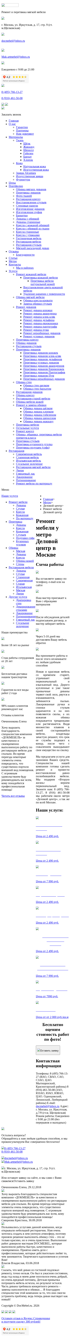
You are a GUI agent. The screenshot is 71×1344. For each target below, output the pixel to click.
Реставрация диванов (29, 392)
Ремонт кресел (25, 431)
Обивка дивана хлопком (38, 411)
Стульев (21, 534)
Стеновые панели (27, 205)
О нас (12, 123)
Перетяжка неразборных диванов (44, 378)
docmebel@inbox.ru (13, 40)
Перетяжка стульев (28, 441)
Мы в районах (25, 267)
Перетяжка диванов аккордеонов (43, 365)
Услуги (13, 271)
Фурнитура (23, 179)
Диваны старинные (28, 222)
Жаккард (28, 146)
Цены (12, 182)
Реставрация (16, 450)
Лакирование (24, 477)
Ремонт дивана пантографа (40, 326)
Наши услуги (9, 495)
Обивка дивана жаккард (38, 421)
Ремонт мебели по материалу (34, 483)
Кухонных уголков (22, 543)
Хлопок (28, 159)
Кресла (20, 511)
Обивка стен (24, 382)
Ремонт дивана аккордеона (40, 313)
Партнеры (22, 130)
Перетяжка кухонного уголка (34, 444)
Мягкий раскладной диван (32, 248)
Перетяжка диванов (28, 192)
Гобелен (28, 153)
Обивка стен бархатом (37, 388)
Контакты (15, 264)
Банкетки (22, 215)
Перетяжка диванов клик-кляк (42, 356)
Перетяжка (15, 521)
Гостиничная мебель (28, 238)
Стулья (20, 508)
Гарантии (22, 127)
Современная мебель (29, 454)
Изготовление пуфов (29, 212)
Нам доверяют (25, 133)
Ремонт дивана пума (36, 329)
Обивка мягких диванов (31, 189)
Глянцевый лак (25, 473)
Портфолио (16, 186)
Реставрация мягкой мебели (33, 467)
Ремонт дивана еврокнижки (40, 323)
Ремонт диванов (26, 307)
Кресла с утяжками (28, 235)
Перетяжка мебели (27, 424)
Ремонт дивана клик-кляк (39, 316)
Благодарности (25, 254)
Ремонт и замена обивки (31, 405)
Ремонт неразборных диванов (41, 333)
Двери (20, 470)
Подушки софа (25, 538)
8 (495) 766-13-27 (12, 92)
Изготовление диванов (30, 208)
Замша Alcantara (26, 173)
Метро (13, 261)
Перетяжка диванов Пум (38, 375)
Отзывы (14, 251)
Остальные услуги (27, 427)
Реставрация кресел (28, 199)
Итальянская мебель (28, 460)
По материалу (24, 518)
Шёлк (26, 143)
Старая (20, 583)
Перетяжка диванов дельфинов (42, 359)
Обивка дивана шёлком (37, 408)
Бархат (27, 156)
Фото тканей (24, 195)
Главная (14, 120)
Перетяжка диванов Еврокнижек (43, 369)
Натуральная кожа (34, 166)
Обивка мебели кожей (30, 401)
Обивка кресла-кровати (38, 300)
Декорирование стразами (25, 608)
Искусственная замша (29, 176)
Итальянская (24, 587)
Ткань (19, 140)
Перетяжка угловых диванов (41, 362)
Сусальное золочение (29, 463)
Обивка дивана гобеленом (39, 414)
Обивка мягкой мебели (30, 297)
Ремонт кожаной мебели (31, 274)
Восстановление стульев (31, 202)
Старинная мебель (27, 457)
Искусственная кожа (36, 169)
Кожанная (22, 515)
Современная (24, 580)
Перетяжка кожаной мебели (40, 277)
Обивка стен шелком (36, 385)
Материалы (16, 137)
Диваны (21, 505)
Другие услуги (18, 596)
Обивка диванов (26, 342)
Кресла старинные (27, 231)
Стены (20, 564)
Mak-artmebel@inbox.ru (15, 56)
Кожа (19, 163)
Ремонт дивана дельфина (38, 320)
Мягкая (20, 551)
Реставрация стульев (29, 244)
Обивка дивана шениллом (39, 418)
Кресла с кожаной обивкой (32, 225)
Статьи (13, 258)
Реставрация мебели (28, 241)
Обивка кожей (25, 560)
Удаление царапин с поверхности (44, 293)
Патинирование (26, 480)
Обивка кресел (25, 395)
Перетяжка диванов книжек (40, 352)
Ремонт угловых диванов (39, 336)
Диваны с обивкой (27, 218)
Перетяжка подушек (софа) (33, 447)
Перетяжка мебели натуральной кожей (43, 282)
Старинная (22, 577)
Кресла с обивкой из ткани (32, 228)
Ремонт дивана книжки (37, 310)
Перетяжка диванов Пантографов (44, 372)
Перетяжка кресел (27, 339)
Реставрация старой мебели (33, 398)
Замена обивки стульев (37, 303)
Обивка (13, 547)
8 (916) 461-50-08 (12, 98)
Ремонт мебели (18, 502)
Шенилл (28, 150)
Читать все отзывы (13, 795)
